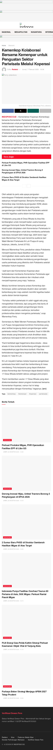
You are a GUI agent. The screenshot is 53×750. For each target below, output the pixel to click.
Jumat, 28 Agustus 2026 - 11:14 (13, 649)
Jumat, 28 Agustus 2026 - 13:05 (13, 549)
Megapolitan (21, 32)
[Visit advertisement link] (26, 38)
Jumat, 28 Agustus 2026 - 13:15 (13, 500)
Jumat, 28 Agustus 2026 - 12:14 (13, 601)
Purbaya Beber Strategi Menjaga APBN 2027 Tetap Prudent (24, 693)
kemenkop (12, 394)
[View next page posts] (29, 186)
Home (4, 45)
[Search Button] (50, 25)
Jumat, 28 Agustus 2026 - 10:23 (13, 698)
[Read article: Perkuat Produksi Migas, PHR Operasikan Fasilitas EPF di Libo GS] (26, 424)
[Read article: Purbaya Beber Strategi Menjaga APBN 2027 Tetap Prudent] (26, 671)
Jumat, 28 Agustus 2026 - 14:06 (13, 452)
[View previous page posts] (24, 186)
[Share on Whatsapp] (33, 111)
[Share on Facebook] (8, 111)
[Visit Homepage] (26, 25)
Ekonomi (11, 45)
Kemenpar (22, 394)
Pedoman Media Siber (26, 737)
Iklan (12, 737)
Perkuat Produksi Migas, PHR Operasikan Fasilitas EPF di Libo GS (25, 164)
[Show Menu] (3, 25)
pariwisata (43, 394)
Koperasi (32, 394)
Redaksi (15, 69)
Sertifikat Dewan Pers (35, 740)
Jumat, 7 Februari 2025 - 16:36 (33, 69)
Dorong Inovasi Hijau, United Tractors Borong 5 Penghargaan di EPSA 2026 (22, 171)
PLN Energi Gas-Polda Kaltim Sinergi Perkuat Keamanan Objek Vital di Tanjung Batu (25, 644)
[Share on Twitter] (21, 111)
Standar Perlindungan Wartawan (13, 740)
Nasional (6, 32)
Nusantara (36, 32)
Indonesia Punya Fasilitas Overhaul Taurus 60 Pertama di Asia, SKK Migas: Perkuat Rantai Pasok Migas (25, 594)
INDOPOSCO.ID (19, 744)
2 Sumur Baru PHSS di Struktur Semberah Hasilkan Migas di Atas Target (24, 178)
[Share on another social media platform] (45, 111)
